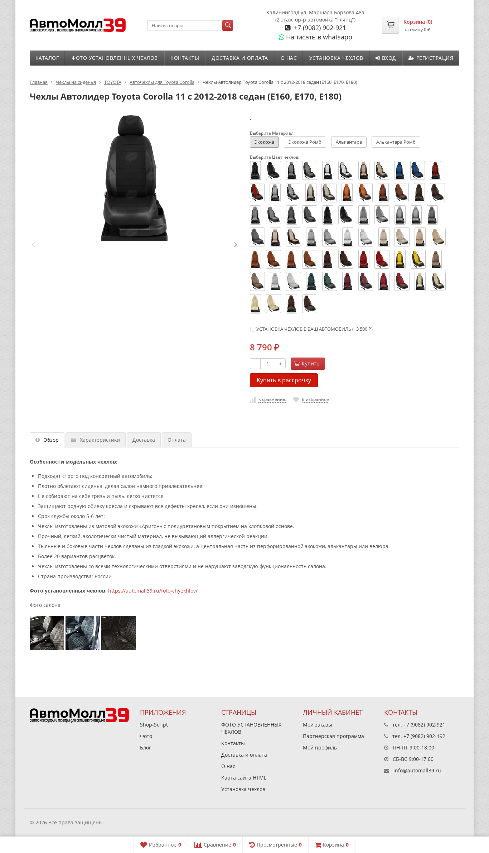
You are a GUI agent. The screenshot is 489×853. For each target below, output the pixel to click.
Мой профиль (320, 747)
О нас (289, 57)
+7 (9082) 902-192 (424, 736)
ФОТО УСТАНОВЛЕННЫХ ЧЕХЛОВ (115, 57)
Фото (146, 736)
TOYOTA (112, 82)
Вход (389, 57)
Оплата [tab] (177, 439)
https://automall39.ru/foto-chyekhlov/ (153, 590)
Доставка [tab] (143, 439)
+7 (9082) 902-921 (319, 27)
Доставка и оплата (240, 57)
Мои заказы (317, 724)
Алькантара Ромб (396, 142)
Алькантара (349, 142)
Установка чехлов (336, 57)
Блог (145, 747)
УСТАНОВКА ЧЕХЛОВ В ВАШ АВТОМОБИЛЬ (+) (314, 329)
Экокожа (264, 142)
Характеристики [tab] (100, 439)
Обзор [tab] (51, 439)
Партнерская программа (333, 736)
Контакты (184, 57)
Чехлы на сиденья (76, 82)
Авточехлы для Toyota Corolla (162, 82)
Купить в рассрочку (284, 380)
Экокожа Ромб (305, 142)
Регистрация (435, 57)
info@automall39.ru (417, 770)
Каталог (47, 57)
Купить (310, 363)
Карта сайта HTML (243, 777)
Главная (39, 82)
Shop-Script (154, 724)
